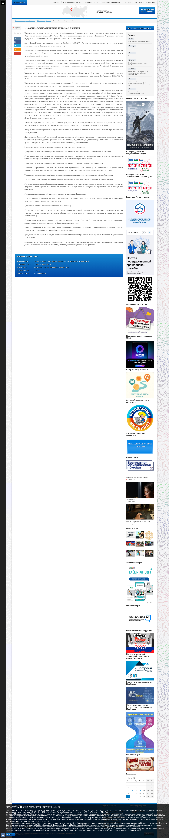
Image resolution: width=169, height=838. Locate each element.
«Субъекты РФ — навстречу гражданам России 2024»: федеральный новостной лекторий (139, 83)
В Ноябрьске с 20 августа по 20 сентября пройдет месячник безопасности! (138, 73)
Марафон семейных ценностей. (138, 48)
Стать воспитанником (111, 2)
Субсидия (127, 2)
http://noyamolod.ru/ (35, 11)
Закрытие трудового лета (136, 56)
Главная (56, 2)
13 (140, 790)
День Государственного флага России (137, 63)
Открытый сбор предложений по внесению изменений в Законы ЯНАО (62, 261)
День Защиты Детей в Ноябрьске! (139, 41)
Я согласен (8, 834)
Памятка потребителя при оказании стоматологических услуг (139, 92)
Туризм (36, 270)
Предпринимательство (72, 2)
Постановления (40, 273)
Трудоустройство (91, 2)
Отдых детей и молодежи (145, 2)
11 (132, 790)
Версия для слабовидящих (147, 10)
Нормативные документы (141, 28)
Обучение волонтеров (42, 264)
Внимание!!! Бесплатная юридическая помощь (52, 267)
